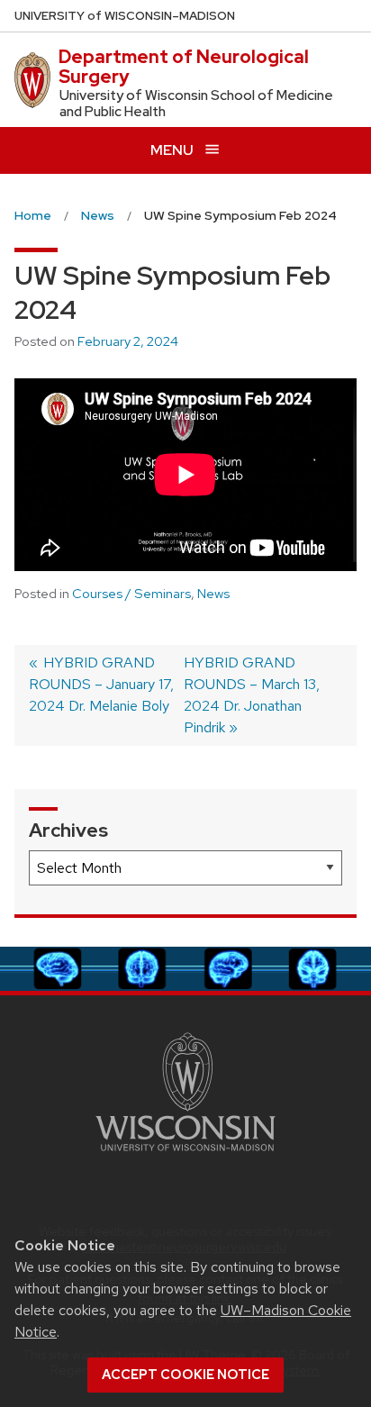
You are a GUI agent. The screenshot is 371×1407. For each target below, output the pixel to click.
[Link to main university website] (185, 1154)
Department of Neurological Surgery (184, 66)
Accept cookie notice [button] (185, 1375)
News (213, 594)
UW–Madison (124, 15)
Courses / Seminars (131, 594)
